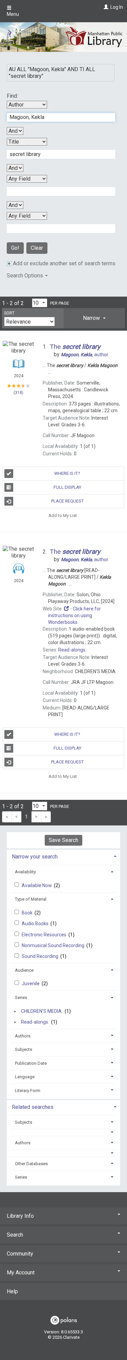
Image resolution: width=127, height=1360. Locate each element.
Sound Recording (40, 956)
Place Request (67, 501)
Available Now (37, 885)
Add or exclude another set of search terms (63, 263)
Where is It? (67, 473)
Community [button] (20, 1253)
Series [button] (21, 997)
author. (85, 354)
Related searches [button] (33, 1107)
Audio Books (35, 923)
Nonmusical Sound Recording (53, 945)
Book (28, 912)
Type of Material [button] (30, 899)
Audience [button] (24, 970)
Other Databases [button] (31, 1163)
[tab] (94, 318)
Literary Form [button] (27, 1090)
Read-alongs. (35, 1022)
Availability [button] (25, 871)
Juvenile (31, 983)
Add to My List (62, 515)
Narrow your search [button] (35, 856)
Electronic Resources (44, 934)
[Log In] (105, 7)
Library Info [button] (20, 1216)
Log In (116, 7)
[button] (94, 318)
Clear (37, 248)
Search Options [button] (25, 275)
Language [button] (25, 1076)
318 (18, 392)
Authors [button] (22, 1035)
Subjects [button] (23, 1049)
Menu (13, 14)
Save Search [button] (63, 840)
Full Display (67, 487)
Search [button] (15, 1235)
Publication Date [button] (31, 1063)
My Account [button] (21, 1272)
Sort (9, 313)
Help (12, 1291)
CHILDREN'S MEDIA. (42, 1011)
